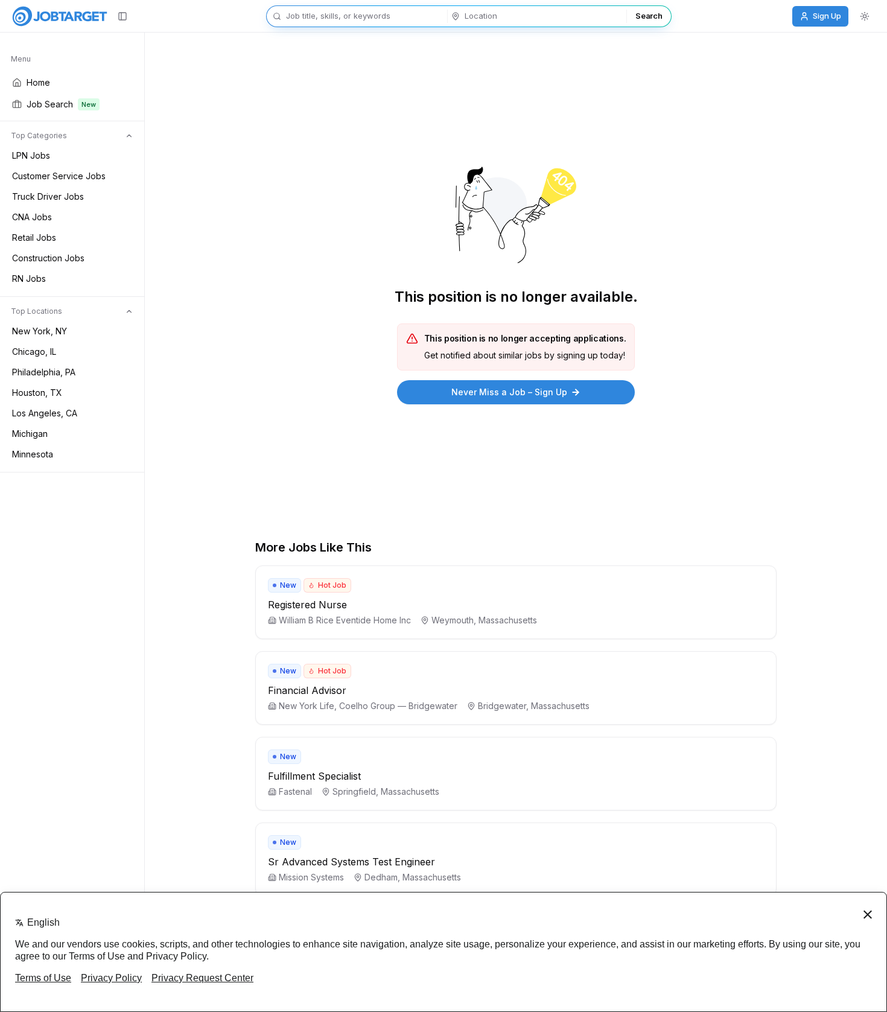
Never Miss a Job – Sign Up (509, 392)
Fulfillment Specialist (314, 776)
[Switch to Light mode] (864, 16)
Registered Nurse (307, 605)
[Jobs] (59, 16)
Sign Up (827, 16)
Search (648, 16)
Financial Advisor (307, 690)
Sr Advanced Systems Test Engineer (351, 862)
